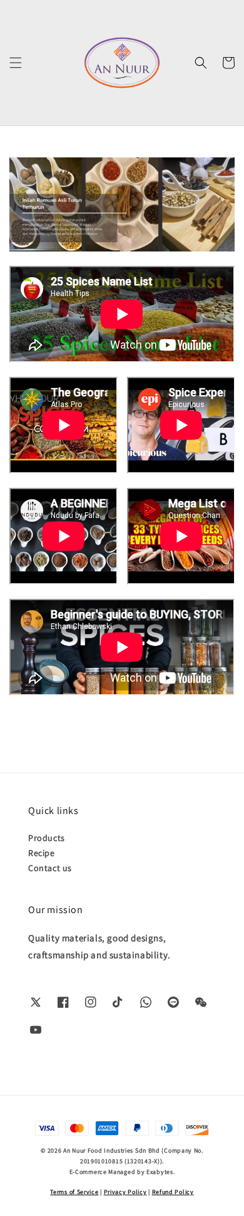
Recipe (41, 853)
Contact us (50, 868)
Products (46, 837)
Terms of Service (74, 1192)
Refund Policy (173, 1192)
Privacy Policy (125, 1192)
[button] (15, 63)
